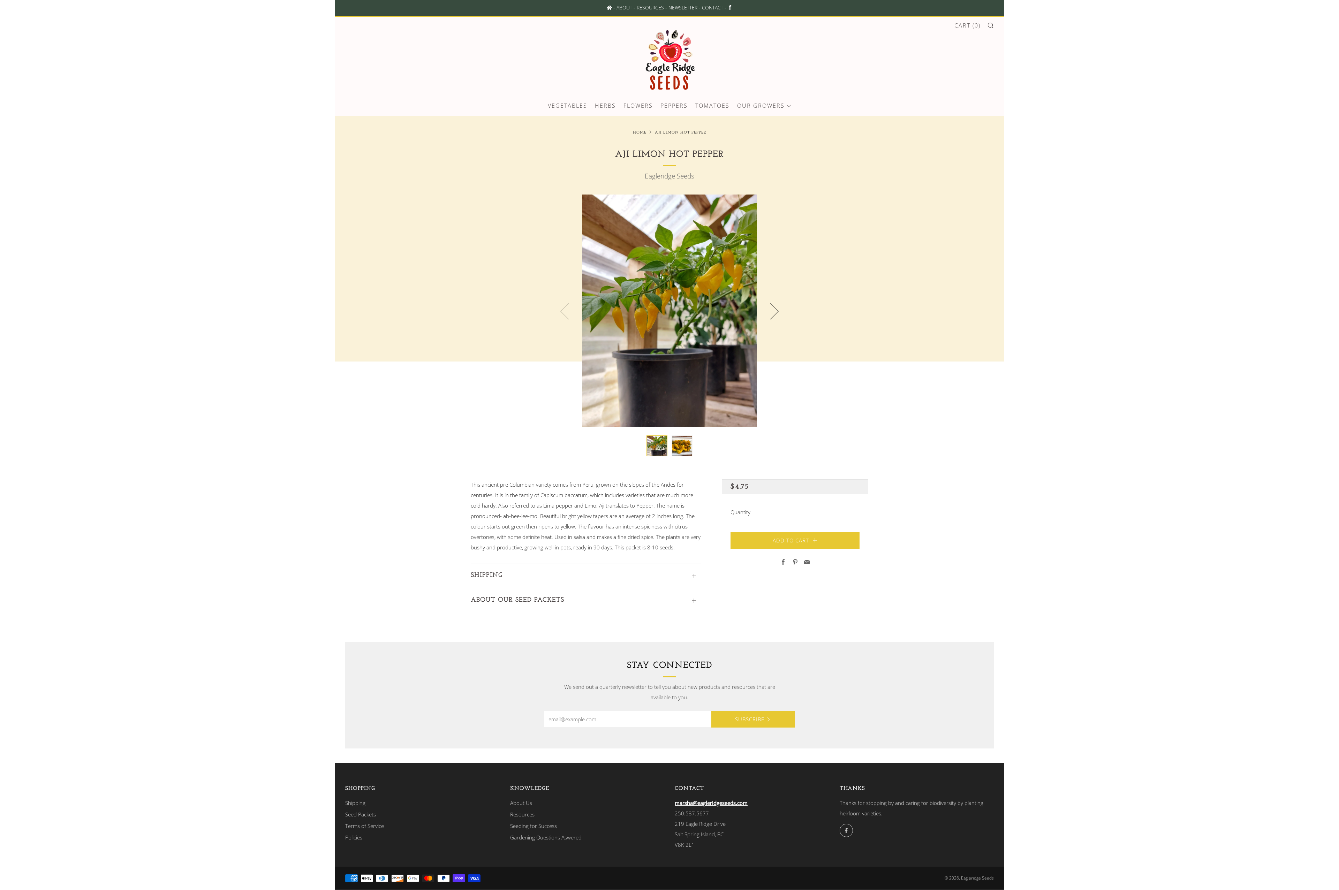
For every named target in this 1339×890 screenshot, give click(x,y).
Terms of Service (364, 825)
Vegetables (567, 105)
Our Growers (761, 105)
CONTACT (712, 8)
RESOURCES (650, 8)
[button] (656, 445)
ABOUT (624, 8)
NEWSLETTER (682, 8)
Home (639, 133)
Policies (353, 837)
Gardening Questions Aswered (546, 837)
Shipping (355, 802)
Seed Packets (360, 814)
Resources (522, 814)
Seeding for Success (533, 825)
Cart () (967, 25)
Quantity (740, 511)
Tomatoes (712, 105)
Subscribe (749, 719)
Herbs (605, 105)
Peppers (674, 105)
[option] (669, 311)
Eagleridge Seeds (669, 176)
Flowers (638, 105)
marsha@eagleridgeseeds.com (711, 802)
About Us (521, 802)
